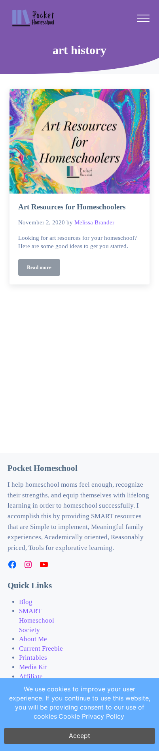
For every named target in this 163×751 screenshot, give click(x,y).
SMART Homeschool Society (36, 620)
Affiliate (31, 676)
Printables (33, 657)
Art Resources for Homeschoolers (71, 207)
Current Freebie (41, 648)
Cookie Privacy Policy (91, 716)
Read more (43, 269)
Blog (25, 602)
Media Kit (33, 667)
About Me (33, 639)
